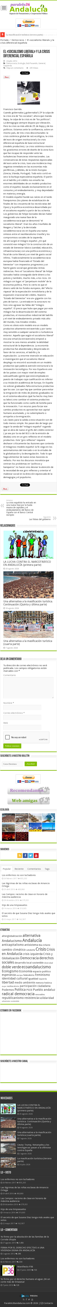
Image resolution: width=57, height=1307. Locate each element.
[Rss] (19, 855)
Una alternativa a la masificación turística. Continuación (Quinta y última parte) (28, 603)
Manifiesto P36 (25, 1266)
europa (19, 975)
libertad (8, 982)
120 (17, 1285)
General (41, 63)
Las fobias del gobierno (40, 518)
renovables (40, 994)
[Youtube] (36, 855)
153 (35, 1270)
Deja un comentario (15, 68)
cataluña (30, 950)
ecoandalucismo (36, 966)
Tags (47, 868)
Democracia (18, 40)
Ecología (21, 63)
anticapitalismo (13, 945)
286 (19, 1254)
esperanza (9, 975)
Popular (7, 868)
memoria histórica (44, 983)
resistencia (31, 998)
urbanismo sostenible (10, 1001)
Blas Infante (44, 945)
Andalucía (32, 940)
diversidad (48, 963)
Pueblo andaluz (44, 989)
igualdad (33, 978)
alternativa (31, 935)
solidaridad (46, 997)
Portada (4, 40)
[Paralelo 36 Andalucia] (28, 8)
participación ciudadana (35, 986)
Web (5, 723)
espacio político (42, 971)
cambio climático (14, 949)
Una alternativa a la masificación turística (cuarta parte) (34, 1134)
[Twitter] (30, 855)
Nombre (8, 703)
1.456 (21, 1243)
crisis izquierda (33, 954)
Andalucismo (12, 941)
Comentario (9, 675)
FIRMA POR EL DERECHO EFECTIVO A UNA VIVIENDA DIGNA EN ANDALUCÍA (22, 1249)
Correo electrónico (14, 713)
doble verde (11, 967)
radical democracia (18, 993)
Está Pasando (32, 63)
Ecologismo (10, 971)
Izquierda (7, 65)
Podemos (8, 989)
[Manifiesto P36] (8, 1270)
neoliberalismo (13, 986)
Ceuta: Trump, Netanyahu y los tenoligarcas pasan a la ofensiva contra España (34, 1147)
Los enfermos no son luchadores (19, 875)
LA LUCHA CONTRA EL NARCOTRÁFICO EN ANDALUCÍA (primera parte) (27, 563)
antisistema (31, 944)
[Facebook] (25, 855)
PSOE (29, 989)
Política (20, 989)
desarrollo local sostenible (29, 962)
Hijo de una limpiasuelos (14, 905)
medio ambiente (24, 982)
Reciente (19, 868)
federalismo (28, 975)
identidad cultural (15, 978)
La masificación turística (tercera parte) (24, 34)
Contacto (48, 1303)
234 (20, 1262)
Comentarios (34, 868)
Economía (25, 971)
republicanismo (13, 998)
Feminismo (42, 975)
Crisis (41, 949)
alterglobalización (12, 935)
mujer (4, 986)
